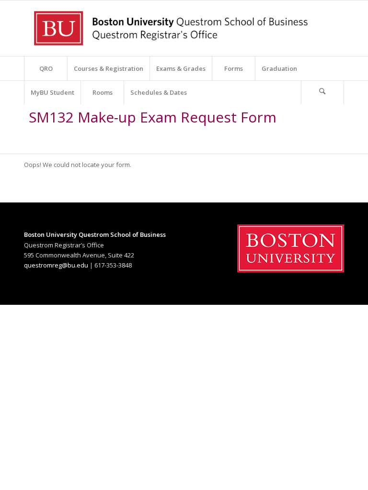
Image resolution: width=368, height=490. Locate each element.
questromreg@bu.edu (56, 265)
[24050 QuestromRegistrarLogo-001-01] (172, 28)
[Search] (322, 92)
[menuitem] (45, 68)
